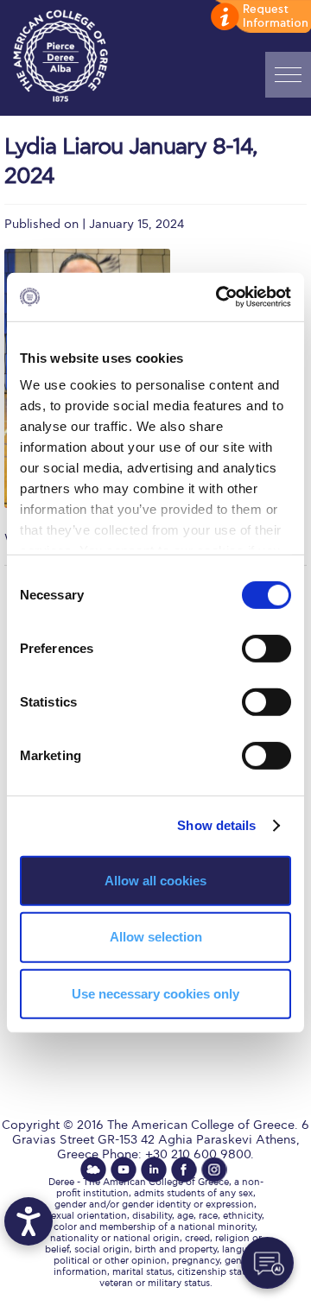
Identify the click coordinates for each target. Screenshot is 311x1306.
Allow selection (156, 936)
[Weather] (93, 1169)
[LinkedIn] (154, 1169)
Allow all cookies (155, 879)
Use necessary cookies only (155, 993)
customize (259, 17)
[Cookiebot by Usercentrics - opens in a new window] (219, 297)
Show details (216, 825)
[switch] (266, 648)
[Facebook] (184, 1169)
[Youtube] (123, 1169)
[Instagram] (214, 1169)
